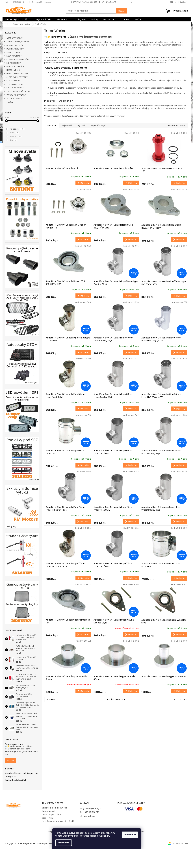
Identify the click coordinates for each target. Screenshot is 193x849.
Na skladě (16, 129)
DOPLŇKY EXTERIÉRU (15, 45)
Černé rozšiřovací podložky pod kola (21, 773)
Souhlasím (130, 834)
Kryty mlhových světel (15, 780)
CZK (172, 2)
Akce (14, 132)
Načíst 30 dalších (116, 699)
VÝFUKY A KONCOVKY (16, 95)
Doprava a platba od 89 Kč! (84, 2)
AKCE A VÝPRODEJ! (14, 38)
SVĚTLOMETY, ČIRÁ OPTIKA (18, 91)
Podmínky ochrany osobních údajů (58, 821)
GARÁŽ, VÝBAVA (13, 52)
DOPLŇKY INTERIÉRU (15, 49)
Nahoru (52, 699)
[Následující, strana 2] (180, 699)
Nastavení (64, 842)
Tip (13, 140)
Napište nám (47, 818)
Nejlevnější (67, 125)
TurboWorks (58, 37)
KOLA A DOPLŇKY (14, 56)
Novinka (15, 136)
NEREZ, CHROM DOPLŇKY (17, 73)
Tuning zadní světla (14, 744)
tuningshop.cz (89, 816)
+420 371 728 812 (91, 812)
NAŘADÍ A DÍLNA (13, 70)
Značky (9, 102)
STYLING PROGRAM (14, 84)
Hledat (121, 11)
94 (185, 699)
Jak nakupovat (109, 2)
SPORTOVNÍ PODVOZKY (17, 77)
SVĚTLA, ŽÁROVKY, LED (16, 87)
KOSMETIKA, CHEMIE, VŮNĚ (17, 59)
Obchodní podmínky (51, 814)
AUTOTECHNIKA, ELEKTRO (17, 41)
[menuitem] (18, 19)
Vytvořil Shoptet (180, 843)
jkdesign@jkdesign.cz (93, 808)
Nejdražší (81, 125)
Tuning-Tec (10, 777)
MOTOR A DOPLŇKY (15, 66)
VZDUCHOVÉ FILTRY (15, 98)
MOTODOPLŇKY (13, 63)
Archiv (10, 760)
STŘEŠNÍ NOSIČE (13, 80)
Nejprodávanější (98, 125)
